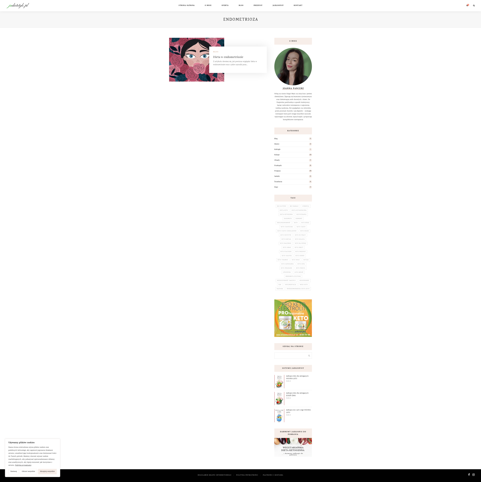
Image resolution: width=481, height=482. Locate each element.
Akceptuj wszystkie (47, 471)
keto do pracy (300, 235)
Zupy (276, 187)
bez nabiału (294, 206)
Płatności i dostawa (273, 475)
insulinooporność (283, 223)
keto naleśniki (285, 243)
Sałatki (277, 176)
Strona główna (187, 5)
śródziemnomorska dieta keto (298, 289)
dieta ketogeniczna (299, 210)
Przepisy (258, 5)
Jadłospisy (278, 5)
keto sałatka (287, 256)
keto (296, 223)
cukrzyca (305, 206)
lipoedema (287, 272)
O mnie (208, 5)
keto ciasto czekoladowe (287, 231)
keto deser (304, 231)
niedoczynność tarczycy (286, 280)
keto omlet (299, 247)
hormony (299, 219)
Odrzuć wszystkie (28, 471)
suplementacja (290, 285)
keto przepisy (300, 252)
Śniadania (278, 182)
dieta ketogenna (286, 214)
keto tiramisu (283, 260)
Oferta (225, 5)
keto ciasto (301, 227)
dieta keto (284, 210)
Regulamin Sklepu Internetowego (214, 475)
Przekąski (278, 165)
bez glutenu (281, 206)
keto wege (296, 260)
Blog (241, 5)
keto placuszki (286, 252)
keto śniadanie (286, 268)
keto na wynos (300, 243)
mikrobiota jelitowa (293, 276)
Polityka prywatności (23, 465)
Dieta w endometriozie (228, 57)
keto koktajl (286, 239)
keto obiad (287, 247)
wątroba (280, 289)
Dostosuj (13, 471)
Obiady (277, 160)
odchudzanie (304, 280)
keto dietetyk (285, 235)
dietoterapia (301, 214)
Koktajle (277, 149)
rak (280, 285)
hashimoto (288, 219)
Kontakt (298, 5)
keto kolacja (300, 239)
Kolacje (276, 155)
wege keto (304, 285)
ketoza (306, 260)
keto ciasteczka (287, 227)
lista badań (298, 272)
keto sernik (299, 256)
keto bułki (305, 223)
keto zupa (301, 264)
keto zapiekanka (287, 264)
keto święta (300, 268)
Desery (276, 144)
